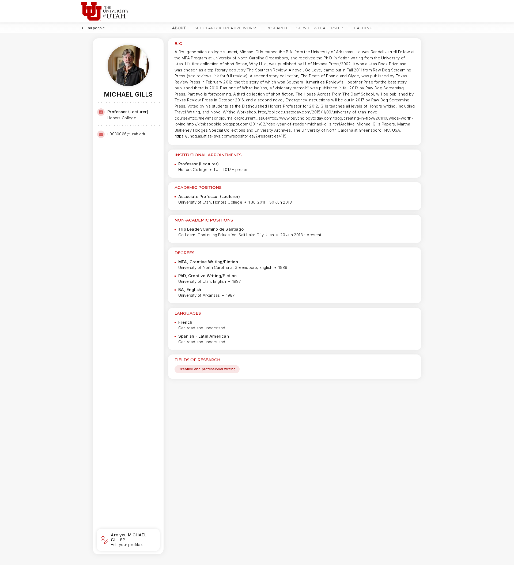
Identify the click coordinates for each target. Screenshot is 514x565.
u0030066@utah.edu (126, 134)
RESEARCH (277, 28)
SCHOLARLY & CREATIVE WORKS (226, 28)
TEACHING (362, 28)
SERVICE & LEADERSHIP (319, 28)
